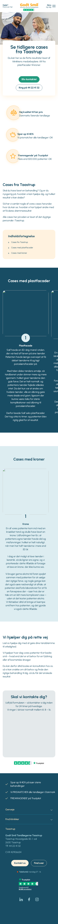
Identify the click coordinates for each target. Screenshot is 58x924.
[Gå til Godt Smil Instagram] (37, 899)
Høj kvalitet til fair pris (31, 112)
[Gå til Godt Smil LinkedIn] (21, 899)
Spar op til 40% (25, 134)
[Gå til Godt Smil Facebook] (29, 899)
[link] (29, 5)
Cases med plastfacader (22, 247)
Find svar (39, 863)
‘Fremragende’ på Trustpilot (33, 155)
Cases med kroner (19, 253)
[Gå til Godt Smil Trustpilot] (29, 10)
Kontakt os (20, 863)
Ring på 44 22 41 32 (29, 87)
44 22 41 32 (15, 845)
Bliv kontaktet (29, 79)
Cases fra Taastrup (19, 242)
